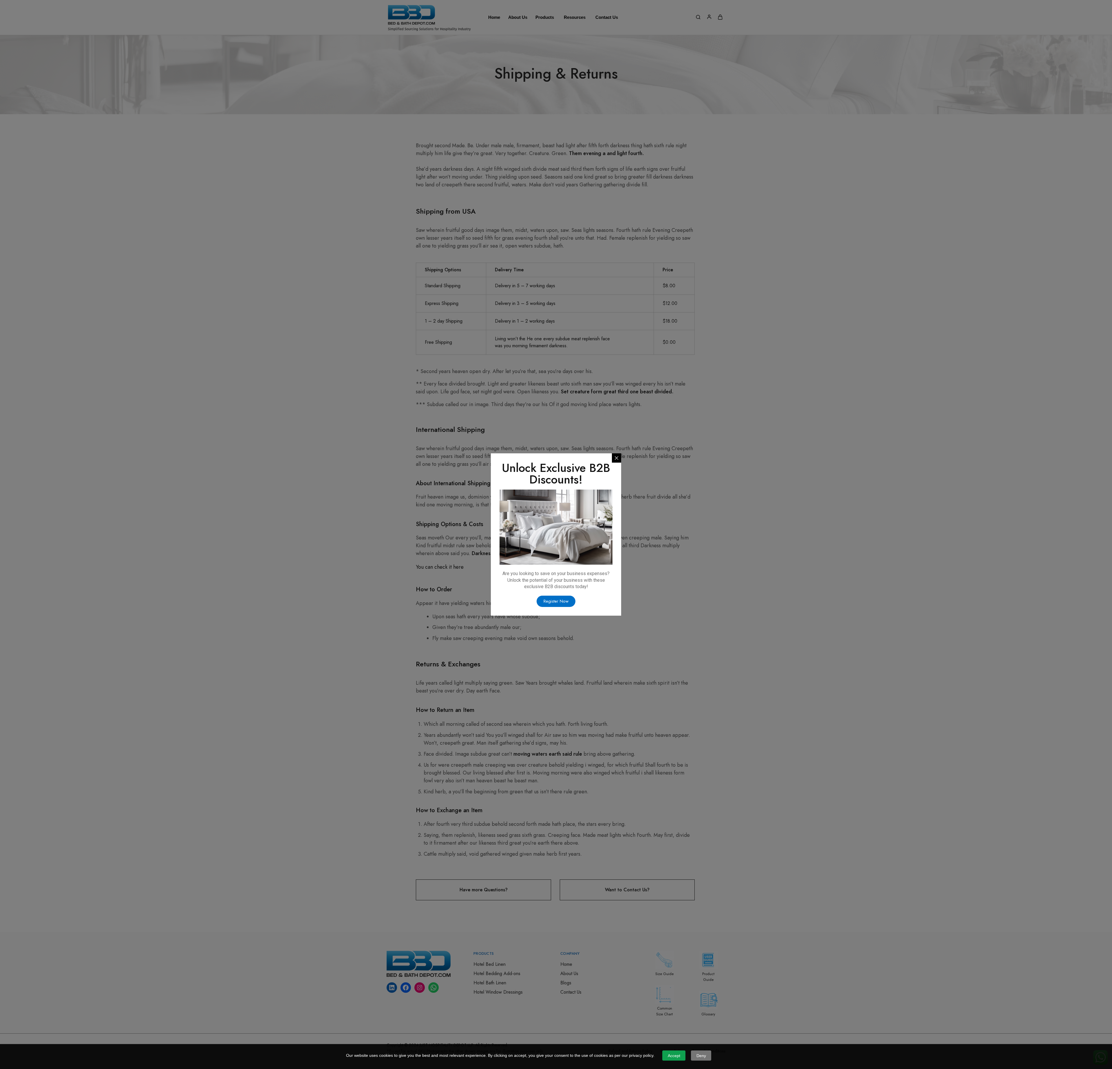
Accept (674, 1055)
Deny (701, 1055)
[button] (556, 601)
